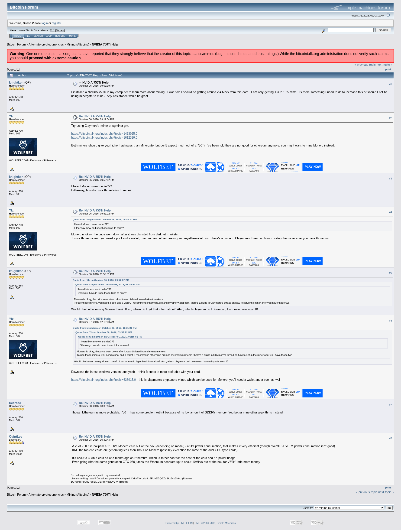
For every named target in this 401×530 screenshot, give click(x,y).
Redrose (15, 403)
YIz (11, 116)
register (56, 23)
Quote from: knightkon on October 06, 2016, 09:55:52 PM (105, 219)
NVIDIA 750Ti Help (105, 44)
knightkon (16, 82)
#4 (390, 212)
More (72, 36)
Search (38, 36)
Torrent (60, 30)
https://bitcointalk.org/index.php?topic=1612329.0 (104, 137)
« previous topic (365, 64)
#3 (390, 178)
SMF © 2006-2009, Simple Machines (215, 523)
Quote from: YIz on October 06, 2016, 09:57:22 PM (101, 280)
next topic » (384, 64)
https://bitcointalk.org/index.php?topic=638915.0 (103, 379)
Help (28, 36)
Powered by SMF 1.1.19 (179, 523)
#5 (390, 272)
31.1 (52, 30)
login (45, 23)
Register (60, 36)
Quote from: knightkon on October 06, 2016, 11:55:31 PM (104, 328)
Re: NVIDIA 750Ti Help (95, 116)
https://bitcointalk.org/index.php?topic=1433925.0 (104, 133)
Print (388, 69)
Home (17, 36)
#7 (390, 404)
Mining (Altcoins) (78, 44)
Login (49, 36)
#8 (390, 438)
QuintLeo (15, 436)
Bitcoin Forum (16, 44)
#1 (390, 84)
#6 (390, 320)
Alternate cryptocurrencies (46, 44)
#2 (390, 118)
